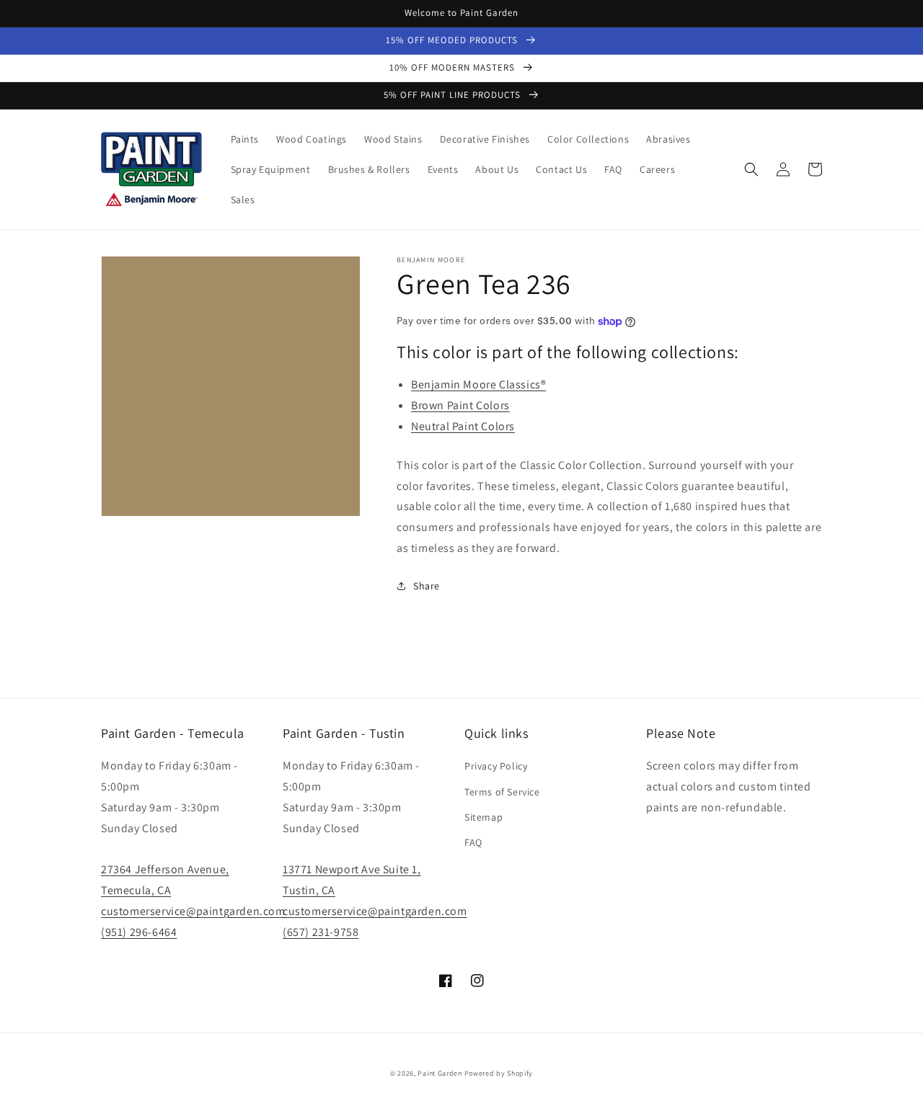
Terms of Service (502, 791)
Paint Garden (440, 1073)
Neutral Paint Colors (463, 426)
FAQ (473, 842)
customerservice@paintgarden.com (193, 911)
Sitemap (483, 817)
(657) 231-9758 (320, 932)
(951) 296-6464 (139, 932)
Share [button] (426, 585)
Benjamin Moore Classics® (478, 384)
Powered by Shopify (499, 1073)
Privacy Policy (495, 765)
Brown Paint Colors (460, 405)
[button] (751, 169)
